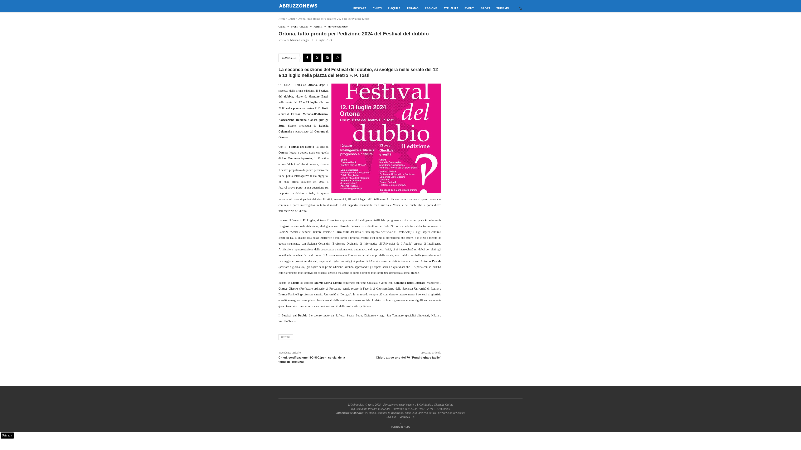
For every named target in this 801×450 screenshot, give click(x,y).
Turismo (502, 8)
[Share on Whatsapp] (337, 58)
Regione (431, 8)
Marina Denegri (299, 40)
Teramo (412, 8)
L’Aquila (394, 8)
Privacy (7, 435)
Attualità (450, 8)
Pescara (359, 8)
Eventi (470, 8)
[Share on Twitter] (317, 58)
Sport (485, 8)
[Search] (520, 8)
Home (281, 18)
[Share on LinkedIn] (327, 58)
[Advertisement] (487, 67)
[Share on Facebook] (307, 58)
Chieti (377, 8)
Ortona (286, 337)
